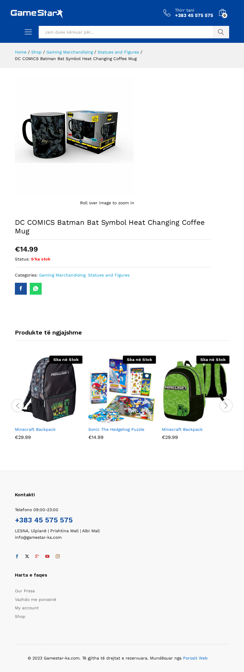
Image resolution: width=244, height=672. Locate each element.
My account (27, 607)
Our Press (25, 590)
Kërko (221, 32)
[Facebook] (17, 556)
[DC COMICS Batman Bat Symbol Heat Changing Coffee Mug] (21, 289)
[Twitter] (27, 556)
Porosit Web (195, 658)
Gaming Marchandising (62, 275)
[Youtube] (47, 556)
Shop (20, 616)
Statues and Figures (108, 275)
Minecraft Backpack (35, 429)
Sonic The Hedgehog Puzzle (116, 429)
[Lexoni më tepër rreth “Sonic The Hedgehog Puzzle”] (115, 419)
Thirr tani (184, 10)
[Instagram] (57, 556)
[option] (48, 402)
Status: (22, 259)
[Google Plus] (37, 556)
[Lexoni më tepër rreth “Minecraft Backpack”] (42, 419)
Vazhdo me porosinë (35, 599)
